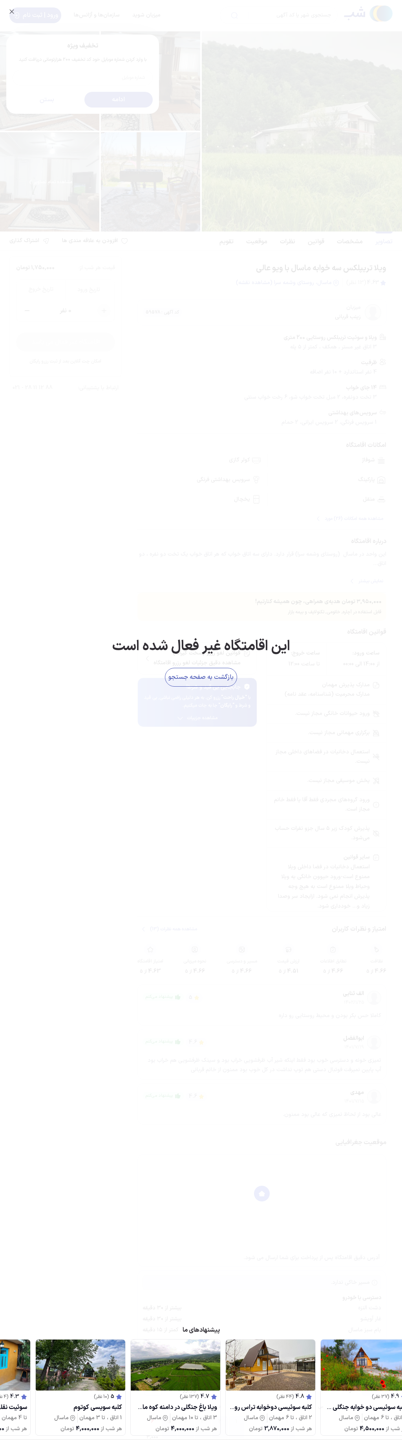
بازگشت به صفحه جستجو (201, 677)
